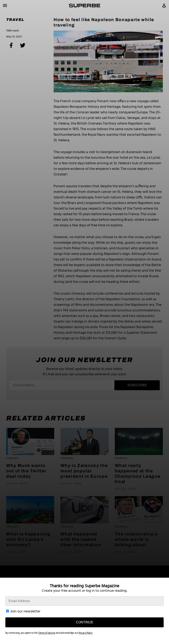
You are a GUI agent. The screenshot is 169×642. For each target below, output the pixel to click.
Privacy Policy (85, 633)
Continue (84, 622)
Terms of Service (46, 633)
